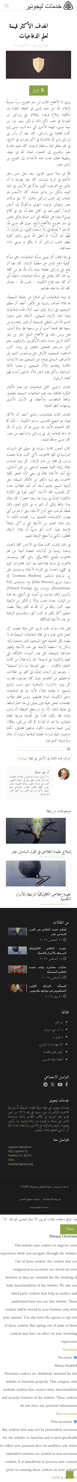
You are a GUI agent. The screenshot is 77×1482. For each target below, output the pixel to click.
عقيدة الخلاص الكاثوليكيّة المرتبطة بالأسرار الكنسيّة (43, 897)
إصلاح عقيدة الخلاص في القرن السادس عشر (41, 851)
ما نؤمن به (58, 1037)
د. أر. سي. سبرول (53, 1029)
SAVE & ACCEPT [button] (64, 1478)
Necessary (65, 1358)
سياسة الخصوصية (39, 1207)
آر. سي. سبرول (38, 45)
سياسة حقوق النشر (30, 1199)
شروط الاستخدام (52, 1199)
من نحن (59, 1022)
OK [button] (4, 1219)
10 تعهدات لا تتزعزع (51, 1044)
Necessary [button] (70, 1350)
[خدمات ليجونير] (49, 5)
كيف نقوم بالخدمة (53, 1052)
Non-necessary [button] (66, 1414)
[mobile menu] (7, 5)
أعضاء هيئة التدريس (52, 1059)
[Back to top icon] (69, 1474)
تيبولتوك (23, 758)
